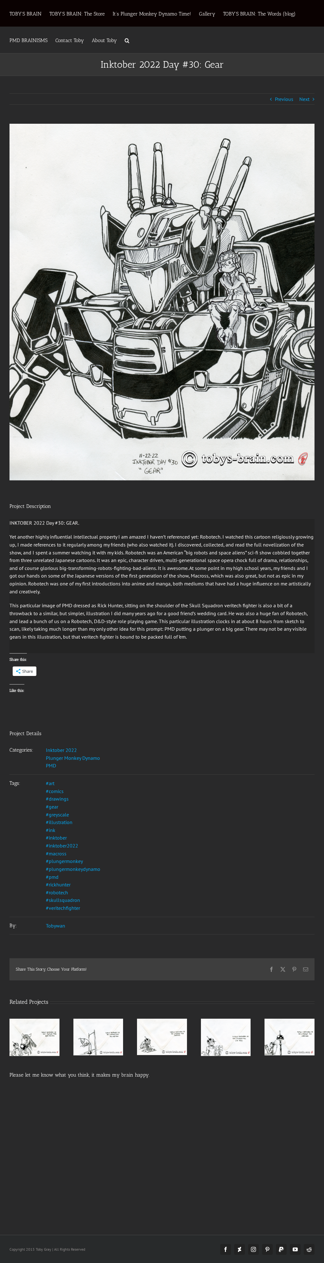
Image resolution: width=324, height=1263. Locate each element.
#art (50, 783)
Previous (284, 99)
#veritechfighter (63, 908)
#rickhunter (58, 884)
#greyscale (57, 814)
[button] (127, 40)
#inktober (56, 838)
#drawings (57, 799)
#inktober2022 (62, 845)
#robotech (57, 892)
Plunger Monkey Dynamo (73, 758)
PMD (51, 765)
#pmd (52, 877)
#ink (50, 830)
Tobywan (55, 925)
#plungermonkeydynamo (73, 869)
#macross (56, 853)
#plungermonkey (64, 861)
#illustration (59, 822)
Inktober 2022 (61, 750)
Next (304, 99)
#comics (55, 791)
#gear (52, 806)
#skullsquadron (63, 900)
